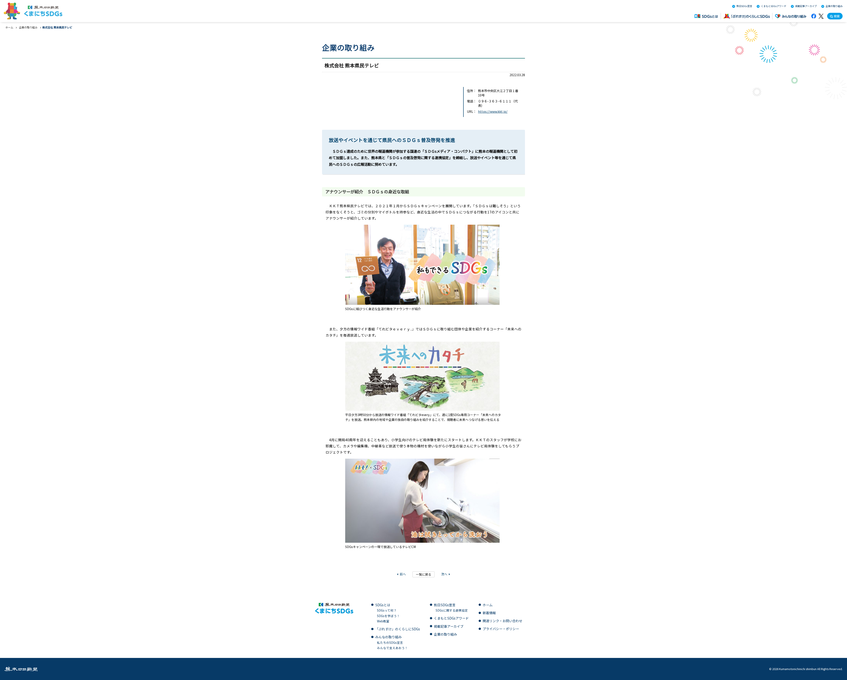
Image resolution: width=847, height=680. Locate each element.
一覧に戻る (423, 574)
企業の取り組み (834, 6)
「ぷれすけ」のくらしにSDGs (397, 629)
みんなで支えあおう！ (392, 648)
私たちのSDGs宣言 (390, 642)
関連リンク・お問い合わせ (502, 620)
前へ (403, 574)
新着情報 (489, 612)
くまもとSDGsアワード (773, 6)
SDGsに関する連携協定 (452, 610)
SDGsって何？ (387, 610)
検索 (837, 16)
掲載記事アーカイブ (806, 6)
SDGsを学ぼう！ (388, 616)
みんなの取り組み (388, 637)
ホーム (9, 27)
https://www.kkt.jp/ (493, 111)
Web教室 (383, 621)
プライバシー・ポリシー (501, 628)
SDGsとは (382, 605)
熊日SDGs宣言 (744, 6)
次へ (444, 574)
